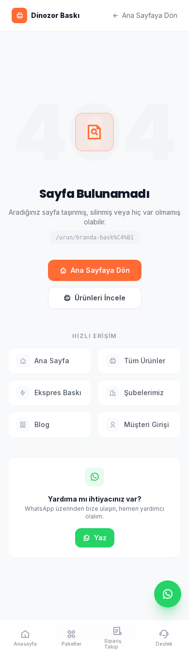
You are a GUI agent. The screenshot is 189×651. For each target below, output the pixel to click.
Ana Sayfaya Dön (149, 15)
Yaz (100, 537)
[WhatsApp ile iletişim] (167, 593)
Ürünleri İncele (100, 298)
